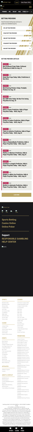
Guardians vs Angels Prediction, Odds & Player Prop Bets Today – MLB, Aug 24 (15, 164)
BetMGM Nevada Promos (23, 371)
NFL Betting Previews (9, 28)
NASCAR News (20, 324)
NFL (10, 11)
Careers (4, 371)
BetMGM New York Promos (23, 376)
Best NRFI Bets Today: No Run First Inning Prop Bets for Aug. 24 (16, 99)
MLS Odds (19, 310)
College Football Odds (22, 306)
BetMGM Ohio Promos (22, 381)
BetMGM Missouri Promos (23, 370)
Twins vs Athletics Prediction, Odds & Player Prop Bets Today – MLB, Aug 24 (16, 132)
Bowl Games (5, 341)
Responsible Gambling (15, 239)
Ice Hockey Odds (6, 310)
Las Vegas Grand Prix (7, 346)
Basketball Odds (5, 304)
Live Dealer (4, 327)
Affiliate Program (6, 369)
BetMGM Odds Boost (22, 345)
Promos (4, 11)
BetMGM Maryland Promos (23, 360)
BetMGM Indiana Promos (23, 352)
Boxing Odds (5, 306)
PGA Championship (6, 351)
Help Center (9, 242)
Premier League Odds (22, 319)
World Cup (4, 359)
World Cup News (21, 332)
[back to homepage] (4, 7)
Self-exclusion (5, 386)
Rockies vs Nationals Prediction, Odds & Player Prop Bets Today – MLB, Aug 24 (15, 186)
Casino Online (9, 223)
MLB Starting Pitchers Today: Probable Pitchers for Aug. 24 (15, 89)
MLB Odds (19, 309)
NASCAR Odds (5, 315)
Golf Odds (4, 309)
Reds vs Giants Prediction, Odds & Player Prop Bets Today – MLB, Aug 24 (15, 110)
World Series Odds (6, 361)
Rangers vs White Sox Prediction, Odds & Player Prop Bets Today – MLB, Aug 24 (15, 175)
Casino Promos (20, 339)
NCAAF (14, 11)
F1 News (19, 330)
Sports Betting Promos (22, 340)
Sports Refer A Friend (22, 342)
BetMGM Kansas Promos (23, 355)
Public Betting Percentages (8, 388)
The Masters (5, 354)
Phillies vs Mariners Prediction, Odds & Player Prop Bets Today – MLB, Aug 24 (15, 153)
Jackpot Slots (5, 326)
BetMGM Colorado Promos (23, 349)
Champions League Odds (23, 302)
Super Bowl (4, 352)
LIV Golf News (20, 307)
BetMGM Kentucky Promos (23, 357)
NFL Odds (19, 314)
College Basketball (6, 347)
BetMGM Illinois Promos (22, 350)
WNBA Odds (20, 320)
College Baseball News (22, 328)
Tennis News (20, 327)
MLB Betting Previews (9, 48)
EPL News (19, 322)
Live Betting (4, 312)
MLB (19, 11)
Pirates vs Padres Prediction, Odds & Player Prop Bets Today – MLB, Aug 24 (16, 121)
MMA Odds (4, 314)
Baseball (5, 64)
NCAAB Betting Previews (10, 43)
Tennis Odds (5, 319)
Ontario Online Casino (7, 334)
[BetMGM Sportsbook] (6, 2)
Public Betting (27, 11)
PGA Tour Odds (20, 317)
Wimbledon (4, 357)
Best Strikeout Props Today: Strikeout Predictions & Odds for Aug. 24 (14, 67)
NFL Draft (4, 349)
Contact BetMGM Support (8, 381)
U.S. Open (4, 356)
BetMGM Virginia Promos (23, 389)
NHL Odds (19, 315)
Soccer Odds (5, 317)
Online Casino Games (7, 329)
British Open (5, 343)
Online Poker (8, 226)
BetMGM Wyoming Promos (23, 398)
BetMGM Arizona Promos (23, 347)
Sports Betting (9, 219)
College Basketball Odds (22, 304)
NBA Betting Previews (9, 38)
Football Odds (5, 307)
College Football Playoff (7, 344)
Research (4, 383)
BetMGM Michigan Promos (23, 365)
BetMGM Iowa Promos (22, 353)
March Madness (5, 362)
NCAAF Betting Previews (10, 33)
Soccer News (20, 325)
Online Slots (4, 332)
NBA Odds (19, 312)
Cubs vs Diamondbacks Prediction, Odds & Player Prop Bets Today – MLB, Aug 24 (16, 143)
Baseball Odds (5, 302)
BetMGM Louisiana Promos (23, 358)
